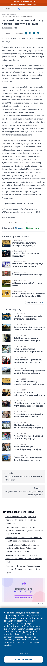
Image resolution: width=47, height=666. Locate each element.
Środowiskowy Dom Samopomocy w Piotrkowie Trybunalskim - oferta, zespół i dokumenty (22, 519)
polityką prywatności (17, 642)
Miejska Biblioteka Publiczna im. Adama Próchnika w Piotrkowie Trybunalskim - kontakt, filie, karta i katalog (22, 548)
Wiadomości (13, 14)
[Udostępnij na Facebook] (38, 33)
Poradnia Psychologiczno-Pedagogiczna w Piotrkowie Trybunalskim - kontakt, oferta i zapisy (23, 569)
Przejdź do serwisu (23, 659)
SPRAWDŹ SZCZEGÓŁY (23, 598)
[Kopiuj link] (26, 33)
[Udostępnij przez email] (30, 33)
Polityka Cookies (23, 653)
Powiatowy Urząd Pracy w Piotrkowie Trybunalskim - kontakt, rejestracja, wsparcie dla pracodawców (24, 530)
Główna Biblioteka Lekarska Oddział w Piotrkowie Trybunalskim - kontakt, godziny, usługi (23, 558)
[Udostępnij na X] (34, 33)
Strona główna (5, 14)
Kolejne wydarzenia (33, 302)
